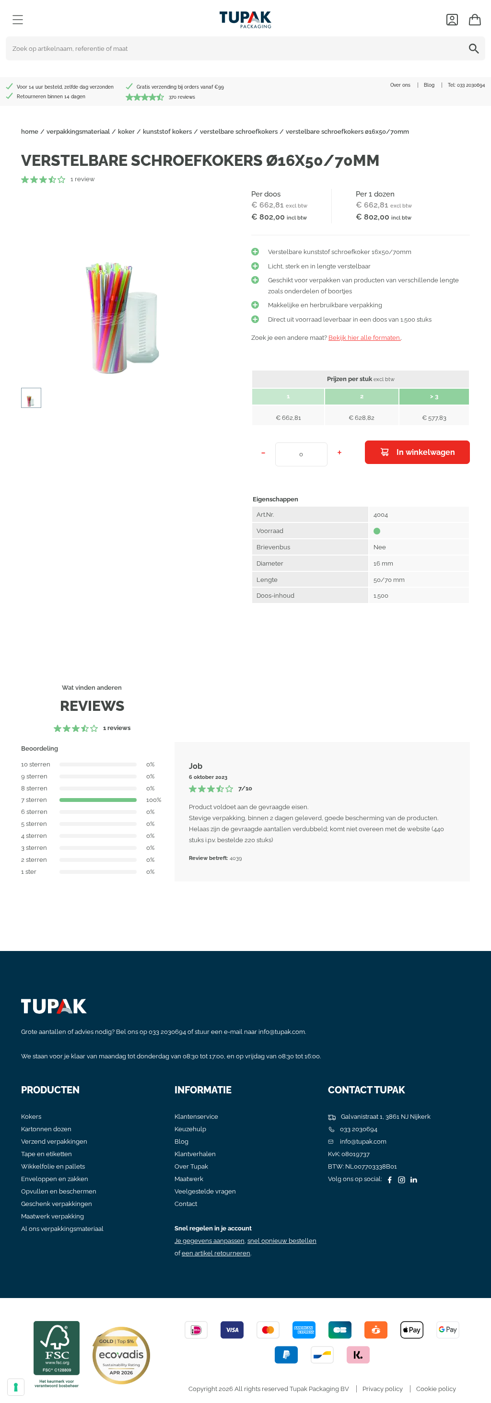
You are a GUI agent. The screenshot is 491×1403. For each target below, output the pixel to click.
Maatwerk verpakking (52, 1216)
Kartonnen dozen (46, 1129)
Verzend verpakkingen (54, 1141)
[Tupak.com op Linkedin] (412, 1179)
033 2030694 (471, 85)
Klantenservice (196, 1116)
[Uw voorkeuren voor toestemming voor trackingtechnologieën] (16, 1387)
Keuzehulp (190, 1129)
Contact (186, 1203)
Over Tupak (191, 1166)
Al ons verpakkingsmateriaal (62, 1228)
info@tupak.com (281, 1031)
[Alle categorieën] (18, 20)
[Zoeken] (475, 48)
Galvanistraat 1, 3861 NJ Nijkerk (385, 1116)
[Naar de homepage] (245, 17)
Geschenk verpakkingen (56, 1203)
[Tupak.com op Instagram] (400, 1179)
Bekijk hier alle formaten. (364, 337)
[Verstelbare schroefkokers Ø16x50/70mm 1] (130, 285)
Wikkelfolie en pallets (53, 1166)
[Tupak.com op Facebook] (388, 1179)
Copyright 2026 (210, 1388)
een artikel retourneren (216, 1253)
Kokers (31, 1116)
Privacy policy (382, 1388)
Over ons (400, 85)
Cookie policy (436, 1388)
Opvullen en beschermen (58, 1191)
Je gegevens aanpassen (210, 1240)
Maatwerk (189, 1179)
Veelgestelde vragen (205, 1191)
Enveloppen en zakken (54, 1179)
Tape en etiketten (46, 1154)
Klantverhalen (195, 1154)
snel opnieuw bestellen (281, 1240)
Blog (429, 85)
